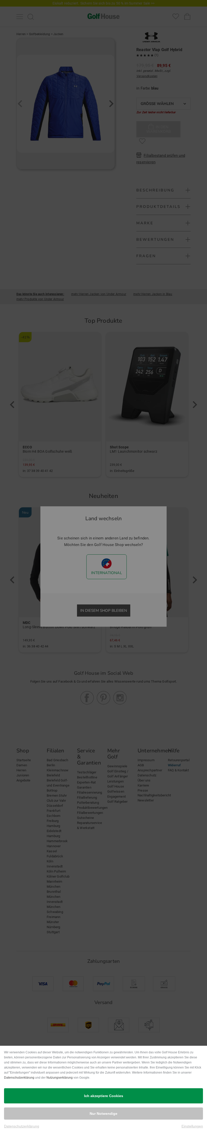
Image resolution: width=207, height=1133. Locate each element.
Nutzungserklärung (59, 1077)
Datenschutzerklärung (19, 1077)
